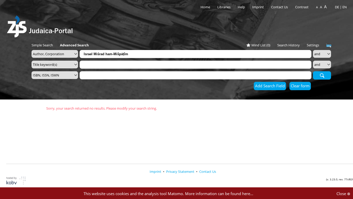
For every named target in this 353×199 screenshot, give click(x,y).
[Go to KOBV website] (19, 181)
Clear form (300, 85)
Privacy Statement (180, 171)
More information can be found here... (219, 193)
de (337, 7)
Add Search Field (270, 85)
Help (241, 7)
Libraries (224, 7)
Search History (288, 45)
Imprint (258, 7)
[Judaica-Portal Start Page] (41, 25)
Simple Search (42, 45)
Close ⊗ (343, 193)
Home (205, 7)
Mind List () (260, 45)
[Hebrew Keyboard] (328, 45)
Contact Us (280, 7)
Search (322, 75)
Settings (313, 45)
